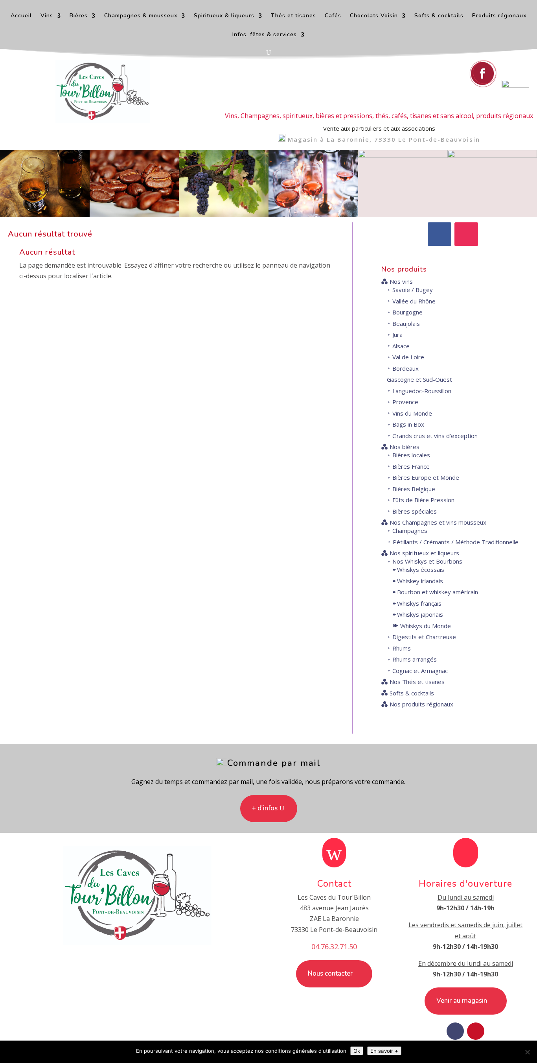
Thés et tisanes (293, 16)
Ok (356, 1051)
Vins (46, 16)
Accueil (21, 16)
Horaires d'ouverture (465, 884)
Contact (334, 884)
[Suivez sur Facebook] (439, 234)
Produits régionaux (499, 16)
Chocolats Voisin (374, 16)
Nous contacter (330, 973)
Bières (79, 16)
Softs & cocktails (438, 16)
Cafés (333, 16)
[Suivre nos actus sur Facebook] (483, 85)
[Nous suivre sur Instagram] (515, 85)
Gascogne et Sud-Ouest (419, 379)
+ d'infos (265, 808)
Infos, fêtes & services (264, 35)
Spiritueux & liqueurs (224, 16)
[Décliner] (527, 1052)
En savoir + (384, 1051)
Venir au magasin (461, 1000)
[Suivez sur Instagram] (466, 234)
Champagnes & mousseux (140, 16)
